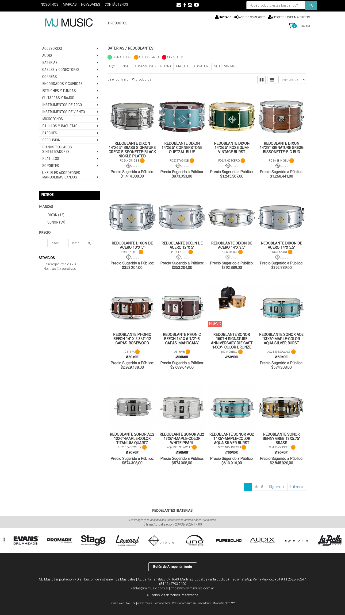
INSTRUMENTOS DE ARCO (62, 105)
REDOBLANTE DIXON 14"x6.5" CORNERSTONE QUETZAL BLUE (181, 147)
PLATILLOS (50, 158)
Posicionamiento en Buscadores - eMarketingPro (201, 603)
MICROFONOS (52, 119)
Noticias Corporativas (59, 269)
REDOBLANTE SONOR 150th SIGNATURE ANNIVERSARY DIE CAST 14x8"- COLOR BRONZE (232, 340)
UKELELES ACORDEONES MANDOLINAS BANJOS (61, 174)
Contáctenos (116, 4)
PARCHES (49, 133)
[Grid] (261, 80)
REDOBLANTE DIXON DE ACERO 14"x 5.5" (281, 245)
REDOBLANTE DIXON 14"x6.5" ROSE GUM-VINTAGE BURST (231, 147)
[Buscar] (311, 5)
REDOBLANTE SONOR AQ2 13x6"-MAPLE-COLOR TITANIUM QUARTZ (132, 438)
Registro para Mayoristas (291, 17)
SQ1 (217, 66)
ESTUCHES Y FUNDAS (59, 91)
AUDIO (47, 55)
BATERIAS (50, 62)
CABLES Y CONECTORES (60, 69)
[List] (272, 80)
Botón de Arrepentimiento (172, 567)
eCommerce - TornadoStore (154, 603)
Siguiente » (276, 487)
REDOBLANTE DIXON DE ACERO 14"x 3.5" (231, 245)
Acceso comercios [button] (252, 17)
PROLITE (182, 66)
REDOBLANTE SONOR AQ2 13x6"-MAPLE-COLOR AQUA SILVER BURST (281, 338)
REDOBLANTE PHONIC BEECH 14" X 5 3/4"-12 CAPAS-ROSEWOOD (132, 338)
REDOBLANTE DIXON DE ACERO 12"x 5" (182, 245)
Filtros (47, 195)
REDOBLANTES (140, 48)
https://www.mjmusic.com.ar (192, 588)
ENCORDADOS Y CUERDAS (62, 83)
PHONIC (166, 66)
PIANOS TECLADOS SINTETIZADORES (57, 149)
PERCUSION (51, 140)
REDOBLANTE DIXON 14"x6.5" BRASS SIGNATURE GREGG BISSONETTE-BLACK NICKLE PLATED (132, 149)
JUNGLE (125, 66)
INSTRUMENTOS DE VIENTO (63, 112)
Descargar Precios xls (59, 264)
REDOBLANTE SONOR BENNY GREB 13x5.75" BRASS (281, 438)
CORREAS (49, 76)
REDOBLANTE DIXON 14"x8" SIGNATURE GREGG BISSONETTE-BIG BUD (281, 147)
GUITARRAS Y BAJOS (58, 98)
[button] (179, 4)
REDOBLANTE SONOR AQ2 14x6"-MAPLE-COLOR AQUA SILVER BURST (231, 438)
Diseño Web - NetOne (122, 603)
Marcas (70, 4)
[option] (20, 540)
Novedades (90, 4)
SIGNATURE (201, 66)
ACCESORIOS (52, 48)
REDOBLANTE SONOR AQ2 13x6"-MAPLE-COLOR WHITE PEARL (182, 438)
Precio (45, 233)
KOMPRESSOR (145, 66)
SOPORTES (50, 165)
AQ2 (112, 66)
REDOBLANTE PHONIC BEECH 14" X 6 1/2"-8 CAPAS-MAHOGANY (182, 338)
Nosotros (49, 4)
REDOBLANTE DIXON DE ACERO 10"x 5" (132, 245)
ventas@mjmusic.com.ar (150, 588)
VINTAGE (231, 66)
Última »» (296, 487)
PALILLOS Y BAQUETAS (59, 126)
